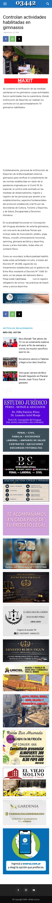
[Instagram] (26, 890)
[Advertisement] (26, 139)
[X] (19, 39)
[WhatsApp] (12, 39)
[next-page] (9, 390)
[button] (5, 4)
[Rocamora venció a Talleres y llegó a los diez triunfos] (10, 362)
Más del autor (12, 332)
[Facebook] (6, 39)
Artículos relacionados (18, 328)
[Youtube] (34, 890)
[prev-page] (4, 390)
